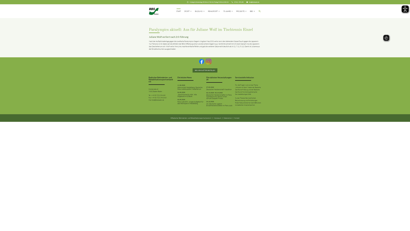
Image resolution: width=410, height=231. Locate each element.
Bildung (199, 11)
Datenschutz (228, 118)
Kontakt (236, 118)
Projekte (240, 11)
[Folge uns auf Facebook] (201, 61)
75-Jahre (227, 11)
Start (178, 11)
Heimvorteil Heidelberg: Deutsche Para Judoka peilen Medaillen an (189, 88)
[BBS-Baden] (154, 11)
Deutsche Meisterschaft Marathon (219, 89)
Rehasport (213, 11)
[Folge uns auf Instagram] (208, 61)
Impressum (217, 118)
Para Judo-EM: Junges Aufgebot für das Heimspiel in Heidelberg (190, 102)
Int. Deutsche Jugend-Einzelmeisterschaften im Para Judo (219, 104)
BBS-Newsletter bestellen (205, 70)
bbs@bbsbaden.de (158, 100)
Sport (187, 11)
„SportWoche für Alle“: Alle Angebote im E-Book (187, 95)
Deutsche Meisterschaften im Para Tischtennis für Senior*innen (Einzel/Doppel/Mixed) (219, 96)
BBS (251, 11)
